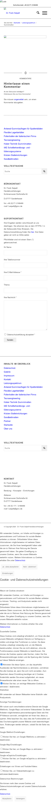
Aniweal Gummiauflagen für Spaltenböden (23, 128)
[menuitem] (36, 13)
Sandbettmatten (11, 158)
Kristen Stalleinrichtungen (15, 155)
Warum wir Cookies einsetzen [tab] (12, 590)
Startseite (8, 424)
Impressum (9, 375)
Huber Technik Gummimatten (17, 143)
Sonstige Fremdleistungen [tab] (10, 702)
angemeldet (19, 99)
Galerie (7, 371)
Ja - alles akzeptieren (10, 566)
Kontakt (7, 379)
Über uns (8, 428)
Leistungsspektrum (13, 383)
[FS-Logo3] (21, 13)
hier (32, 232)
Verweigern (20, 798)
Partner (7, 420)
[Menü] (43, 13)
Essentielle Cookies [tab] (8, 631)
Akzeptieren (6, 798)
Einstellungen (7, 573)
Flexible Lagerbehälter (14, 132)
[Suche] (36, 13)
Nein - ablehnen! (29, 566)
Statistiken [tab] (4, 689)
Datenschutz (10, 367)
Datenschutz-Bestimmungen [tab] (11, 778)
